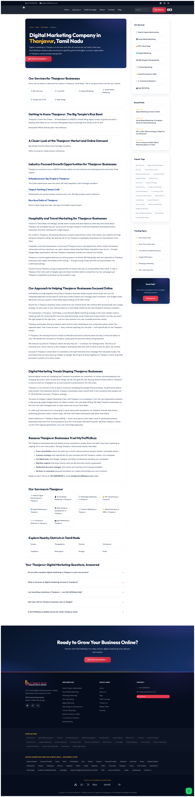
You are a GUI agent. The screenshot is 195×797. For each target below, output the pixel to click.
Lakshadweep (136, 770)
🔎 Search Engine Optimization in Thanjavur (36, 498)
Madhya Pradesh (152, 761)
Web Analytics (159, 196)
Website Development (143, 174)
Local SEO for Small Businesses (150, 251)
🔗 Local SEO (59, 91)
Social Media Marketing (70, 692)
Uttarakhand (154, 766)
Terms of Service (131, 792)
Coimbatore (106, 544)
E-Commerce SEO (157, 191)
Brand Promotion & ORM (71, 714)
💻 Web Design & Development (147, 60)
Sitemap (102, 710)
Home (66, 10)
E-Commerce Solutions (70, 718)
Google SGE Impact (145, 257)
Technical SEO (140, 204)
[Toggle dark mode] (169, 10)
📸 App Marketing (142, 88)
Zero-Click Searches (146, 270)
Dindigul (81, 551)
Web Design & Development (72, 707)
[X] (168, 3)
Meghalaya (50, 766)
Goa (83, 761)
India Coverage (90, 10)
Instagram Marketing (155, 187)
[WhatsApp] (189, 791)
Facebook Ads (140, 187)
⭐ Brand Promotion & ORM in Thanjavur (110, 510)
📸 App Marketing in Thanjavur (62, 522)
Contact (111, 10)
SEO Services (140, 165)
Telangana (122, 766)
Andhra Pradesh (32, 761)
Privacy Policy (120, 792)
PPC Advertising (68, 699)
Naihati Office (104, 707)
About (102, 10)
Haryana (99, 761)
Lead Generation (158, 174)
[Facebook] (160, 3)
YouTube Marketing (142, 191)
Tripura (131, 766)
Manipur (40, 766)
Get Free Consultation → (38, 59)
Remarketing (159, 213)
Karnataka (133, 761)
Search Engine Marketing (144, 213)
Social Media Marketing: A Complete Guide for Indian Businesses (149, 120)
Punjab (86, 766)
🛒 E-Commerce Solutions (146, 81)
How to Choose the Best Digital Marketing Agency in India (147, 142)
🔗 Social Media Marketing (108, 91)
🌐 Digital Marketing (143, 53)
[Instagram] (164, 3)
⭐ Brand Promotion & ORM (146, 74)
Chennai (81, 544)
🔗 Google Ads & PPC (38, 100)
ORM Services (153, 178)
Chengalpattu (60, 544)
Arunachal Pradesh (46, 761)
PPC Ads (138, 170)
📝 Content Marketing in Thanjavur (87, 510)
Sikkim (103, 766)
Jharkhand (123, 761)
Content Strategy (151, 183)
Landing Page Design (142, 217)
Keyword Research (153, 200)
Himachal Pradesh (110, 761)
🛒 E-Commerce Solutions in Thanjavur (38, 522)
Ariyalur (33, 544)
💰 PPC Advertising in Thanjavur (110, 498)
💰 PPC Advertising (143, 46)
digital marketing (54, 399)
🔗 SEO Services (36, 91)
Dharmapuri (59, 551)
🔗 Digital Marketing (85, 91)
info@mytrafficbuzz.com (49, 3)
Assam (57, 761)
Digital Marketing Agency (156, 165)
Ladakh (126, 770)
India (37, 27)
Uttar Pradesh (141, 766)
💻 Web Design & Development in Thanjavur (61, 510)
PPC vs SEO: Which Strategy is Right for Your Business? (150, 131)
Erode (104, 551)
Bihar (64, 761)
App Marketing (67, 722)
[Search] (149, 10)
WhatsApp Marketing (146, 263)
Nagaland (69, 766)
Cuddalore (34, 551)
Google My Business (142, 209)
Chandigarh (63, 770)
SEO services (58, 316)
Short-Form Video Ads (147, 244)
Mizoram (60, 766)
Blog (120, 10)
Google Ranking (140, 178)
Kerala (142, 761)
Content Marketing (69, 710)
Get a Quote (159, 10)
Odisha (78, 766)
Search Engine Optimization (72, 688)
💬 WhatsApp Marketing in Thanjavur (87, 498)
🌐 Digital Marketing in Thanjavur (38, 510)
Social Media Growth (151, 170)
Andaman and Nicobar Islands (47, 770)
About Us (103, 692)
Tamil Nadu (44, 27)
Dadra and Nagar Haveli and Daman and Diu (84, 770)
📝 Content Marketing (144, 67)
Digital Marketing (68, 703)
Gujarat (90, 761)
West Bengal (30, 770)
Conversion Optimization (144, 196)
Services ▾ (76, 10)
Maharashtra (31, 766)
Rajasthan (95, 766)
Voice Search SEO (144, 238)
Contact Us (150, 298)
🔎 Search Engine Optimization (147, 32)
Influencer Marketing (154, 204)
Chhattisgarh (74, 761)
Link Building (140, 200)
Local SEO (139, 183)
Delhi (102, 770)
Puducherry (147, 770)
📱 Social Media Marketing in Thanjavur (63, 498)
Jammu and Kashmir (114, 770)
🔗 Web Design (60, 100)
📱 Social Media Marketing (146, 39)
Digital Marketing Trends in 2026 (148, 111)
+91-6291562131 (32, 3)
